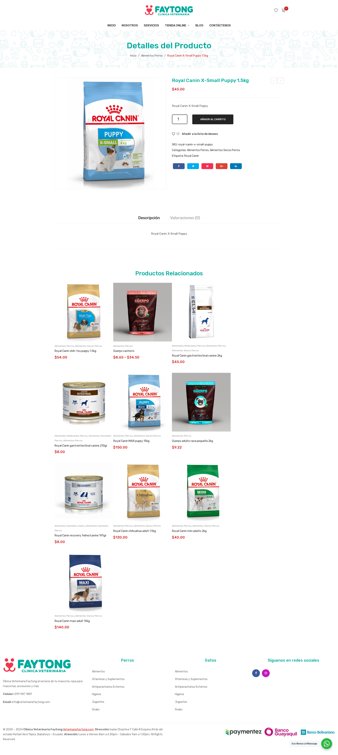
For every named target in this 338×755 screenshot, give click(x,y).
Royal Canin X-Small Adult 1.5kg (280, 81)
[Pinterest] (207, 166)
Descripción (149, 217)
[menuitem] (111, 25)
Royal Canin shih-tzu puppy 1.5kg (75, 351)
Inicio (133, 55)
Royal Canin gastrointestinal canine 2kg (197, 355)
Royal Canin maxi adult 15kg (72, 621)
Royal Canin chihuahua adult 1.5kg (134, 531)
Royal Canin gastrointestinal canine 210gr (81, 445)
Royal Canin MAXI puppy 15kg (131, 441)
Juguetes (98, 702)
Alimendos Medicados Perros (188, 345)
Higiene (96, 694)
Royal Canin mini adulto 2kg (189, 531)
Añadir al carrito (213, 119)
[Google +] (221, 166)
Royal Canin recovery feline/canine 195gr (80, 535)
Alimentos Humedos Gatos (70, 525)
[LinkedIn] (236, 166)
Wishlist (276, 10)
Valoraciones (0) (185, 217)
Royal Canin (191, 156)
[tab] (149, 218)
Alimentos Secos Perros (225, 150)
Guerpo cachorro (123, 351)
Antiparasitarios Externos (108, 686)
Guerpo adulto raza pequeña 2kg (192, 441)
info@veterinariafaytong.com (31, 702)
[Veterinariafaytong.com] (169, 10)
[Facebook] (179, 166)
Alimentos (98, 671)
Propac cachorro (274, 81)
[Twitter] (193, 166)
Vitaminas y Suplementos (108, 679)
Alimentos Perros (152, 55)
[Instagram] (266, 673)
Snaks (96, 709)
